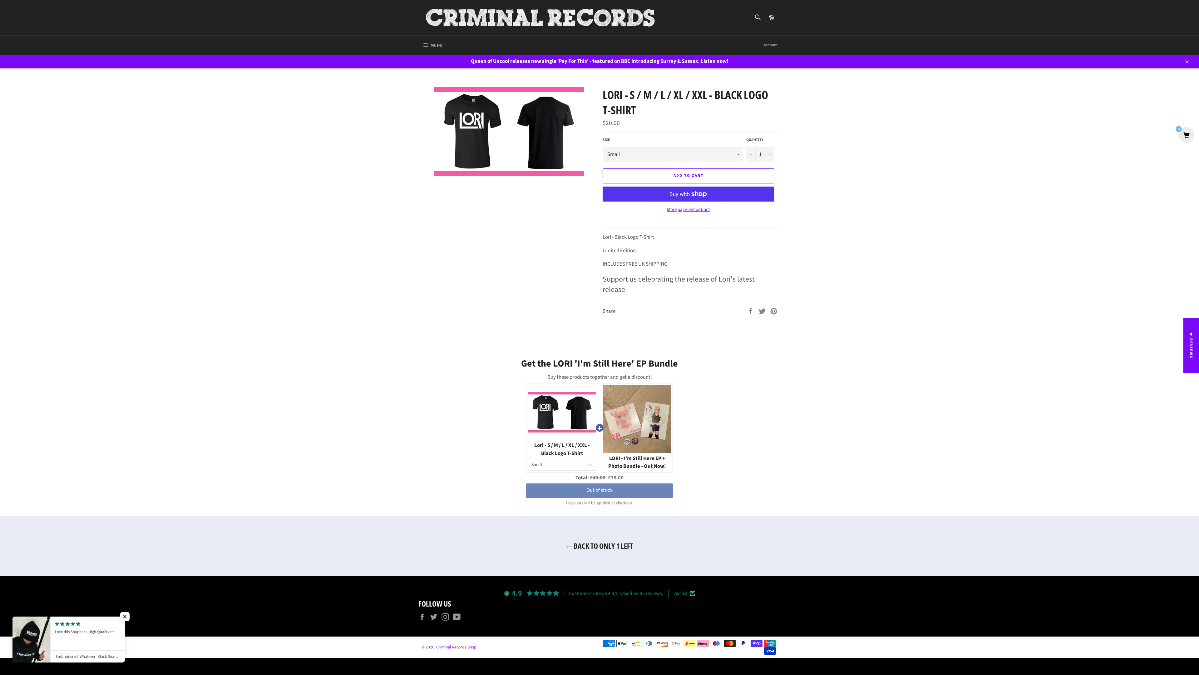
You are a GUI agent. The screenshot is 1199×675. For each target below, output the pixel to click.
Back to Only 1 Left (602, 546)
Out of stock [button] (599, 490)
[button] (125, 616)
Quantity (754, 140)
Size (606, 140)
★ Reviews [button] (1191, 345)
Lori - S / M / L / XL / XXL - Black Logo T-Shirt (562, 449)
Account (770, 45)
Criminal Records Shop (456, 647)
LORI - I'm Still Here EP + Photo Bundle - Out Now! (637, 462)
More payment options (688, 210)
